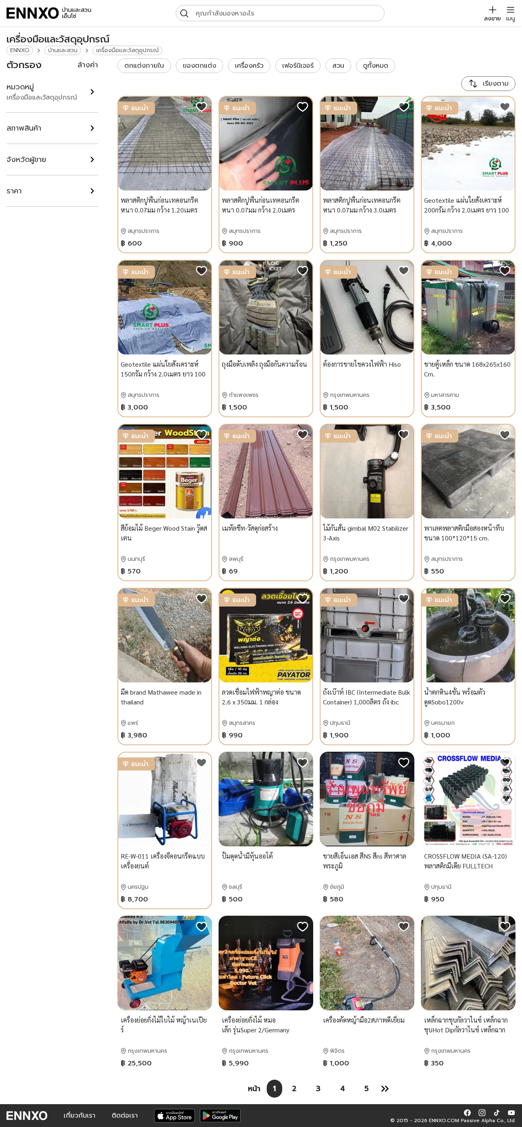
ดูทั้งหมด (375, 66)
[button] (467, 1112)
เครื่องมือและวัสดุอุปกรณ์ (127, 50)
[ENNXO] (33, 13)
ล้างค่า (87, 65)
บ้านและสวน (62, 50)
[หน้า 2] (385, 1088)
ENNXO (19, 50)
